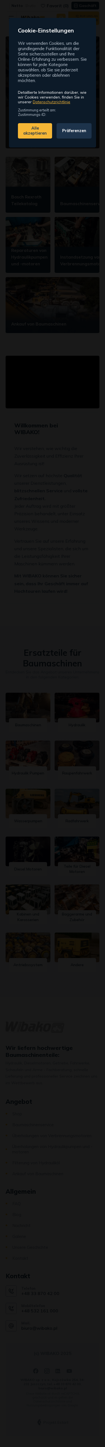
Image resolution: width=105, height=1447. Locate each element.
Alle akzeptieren (35, 131)
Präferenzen (74, 130)
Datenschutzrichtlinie (51, 101)
